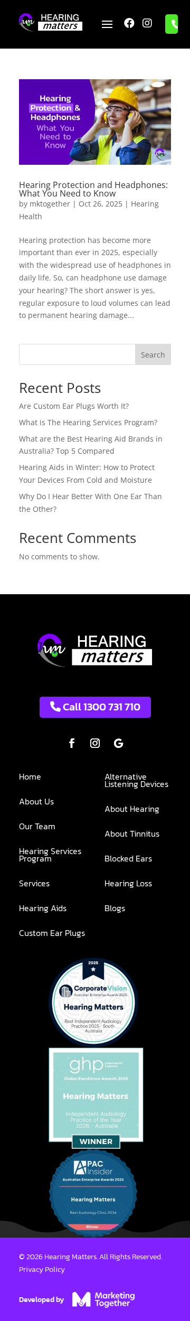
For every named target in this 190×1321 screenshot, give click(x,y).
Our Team (37, 827)
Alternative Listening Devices (136, 781)
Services (34, 884)
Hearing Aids (42, 909)
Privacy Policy (42, 1269)
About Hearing (131, 810)
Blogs (114, 909)
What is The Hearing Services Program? (88, 422)
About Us (36, 803)
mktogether (50, 204)
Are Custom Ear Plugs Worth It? (74, 406)
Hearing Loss (128, 884)
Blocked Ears (128, 860)
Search (153, 355)
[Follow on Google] (118, 743)
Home (30, 778)
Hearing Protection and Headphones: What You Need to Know (93, 189)
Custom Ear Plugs (52, 934)
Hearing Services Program (50, 856)
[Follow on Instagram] (95, 743)
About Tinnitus (131, 835)
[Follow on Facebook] (71, 743)
